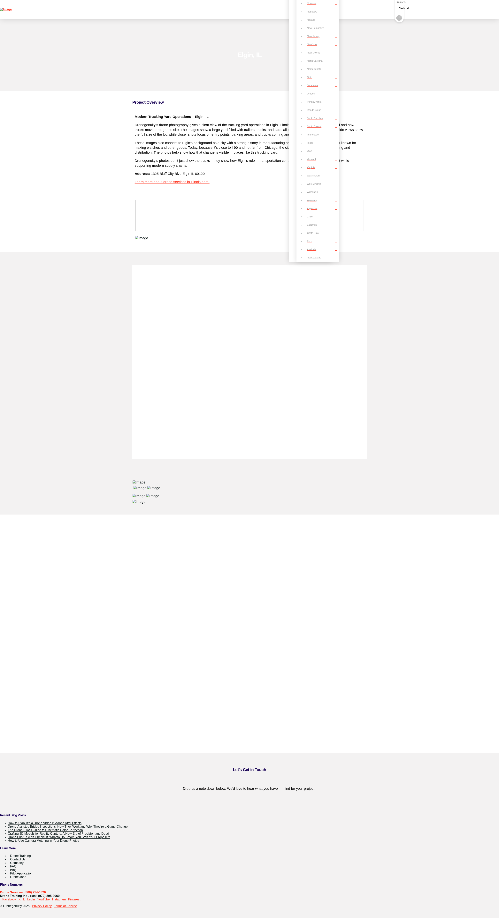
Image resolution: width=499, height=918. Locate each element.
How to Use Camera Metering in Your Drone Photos (43, 840)
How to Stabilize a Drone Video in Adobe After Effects (44, 823)
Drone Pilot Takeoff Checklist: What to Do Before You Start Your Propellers (59, 837)
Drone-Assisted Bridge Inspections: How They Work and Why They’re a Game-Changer (68, 826)
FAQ (13, 866)
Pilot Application (21, 873)
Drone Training (20, 855)
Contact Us (18, 859)
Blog (13, 870)
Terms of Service (65, 906)
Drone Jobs (18, 877)
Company (17, 863)
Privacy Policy (42, 906)
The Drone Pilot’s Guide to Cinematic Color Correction (45, 830)
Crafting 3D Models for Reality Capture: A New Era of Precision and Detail (59, 833)
